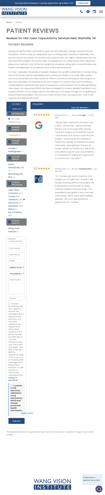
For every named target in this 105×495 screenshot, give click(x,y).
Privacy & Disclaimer (13, 379)
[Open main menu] (101, 11)
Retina (11, 209)
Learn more (27, 413)
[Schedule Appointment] (94, 11)
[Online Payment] (88, 11)
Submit (16, 421)
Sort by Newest (79, 107)
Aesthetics (13, 206)
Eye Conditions (15, 212)
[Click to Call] (81, 11)
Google (11, 148)
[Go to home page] (26, 11)
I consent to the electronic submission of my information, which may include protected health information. (17, 398)
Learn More (83, 3)
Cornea (11, 196)
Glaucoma (13, 202)
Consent (15, 303)
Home (9, 22)
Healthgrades (14, 151)
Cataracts (13, 199)
